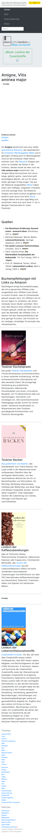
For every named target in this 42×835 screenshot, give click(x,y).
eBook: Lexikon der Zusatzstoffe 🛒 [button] (17, 56)
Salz (3, 762)
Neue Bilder (5, 824)
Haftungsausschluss (8, 827)
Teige (3, 777)
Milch (3, 750)
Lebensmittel (6, 734)
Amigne (4, 137)
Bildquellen (5, 818)
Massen (4, 779)
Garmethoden (6, 791)
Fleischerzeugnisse (8, 741)
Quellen (5, 140)
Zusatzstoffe (6, 802)
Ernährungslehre (7, 798)
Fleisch (4, 739)
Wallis (31, 153)
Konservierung (6, 793)
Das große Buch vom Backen (14, 464)
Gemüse (4, 757)
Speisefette (5, 772)
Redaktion (5, 813)
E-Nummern (15, 802)
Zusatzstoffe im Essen (11, 654)
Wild (3, 743)
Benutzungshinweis (8, 820)
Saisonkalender (12, 19)
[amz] (15, 234)
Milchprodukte (6, 753)
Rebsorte (23, 161)
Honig (3, 770)
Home (11, 9)
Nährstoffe (5, 795)
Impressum (5, 811)
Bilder (7, 24)
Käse (3, 755)
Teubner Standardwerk (21, 371)
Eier (2, 748)
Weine (30, 185)
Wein (3, 788)
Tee (2, 784)
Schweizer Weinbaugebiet (16, 153)
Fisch (3, 736)
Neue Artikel (6, 822)
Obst (3, 760)
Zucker (4, 764)
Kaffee (3, 786)
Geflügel (4, 746)
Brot (3, 774)
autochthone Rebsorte (11, 150)
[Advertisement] (21, 106)
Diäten (3, 800)
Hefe (3, 781)
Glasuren (4, 767)
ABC (6, 14)
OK (34, 2)
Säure (32, 196)
